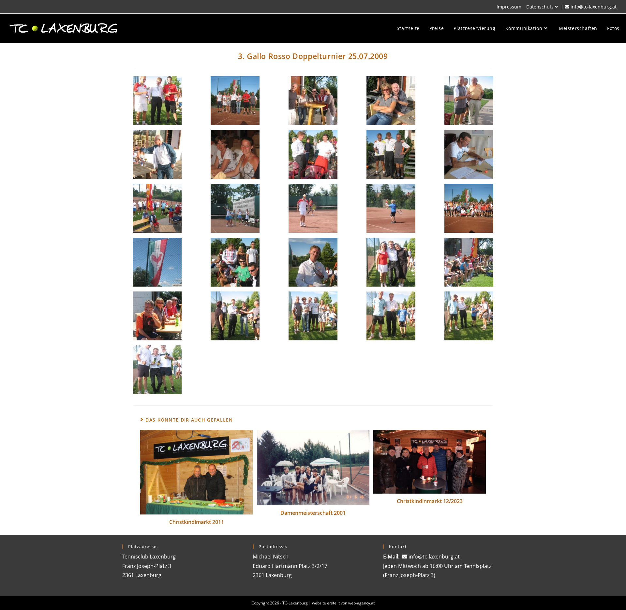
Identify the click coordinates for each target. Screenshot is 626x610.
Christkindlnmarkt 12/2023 (430, 501)
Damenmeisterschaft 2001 (313, 512)
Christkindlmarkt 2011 (196, 522)
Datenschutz (540, 7)
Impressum (509, 7)
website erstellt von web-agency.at (343, 603)
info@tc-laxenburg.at (594, 7)
